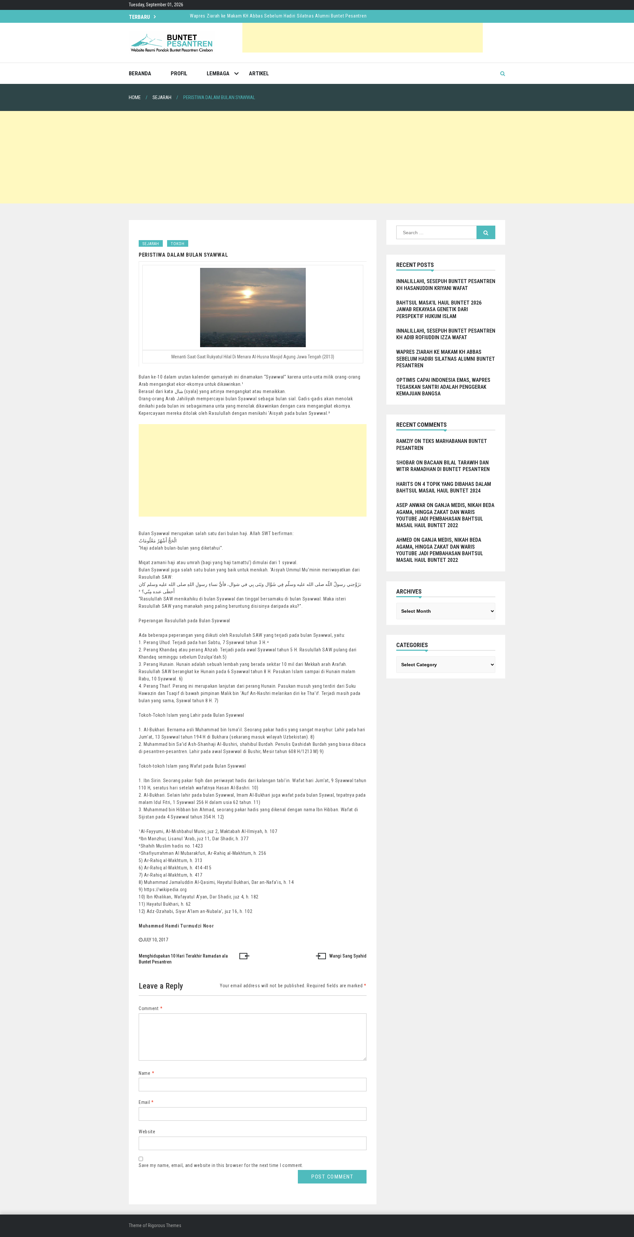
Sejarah (150, 243)
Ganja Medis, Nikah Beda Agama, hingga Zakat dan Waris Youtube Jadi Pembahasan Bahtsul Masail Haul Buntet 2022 (445, 515)
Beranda (140, 73)
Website (147, 1131)
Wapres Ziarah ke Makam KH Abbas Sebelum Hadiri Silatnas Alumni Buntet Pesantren (278, 15)
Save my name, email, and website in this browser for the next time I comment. (221, 1165)
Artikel (259, 73)
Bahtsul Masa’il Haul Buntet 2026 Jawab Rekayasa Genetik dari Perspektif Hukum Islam (438, 309)
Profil (179, 73)
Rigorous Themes (164, 1225)
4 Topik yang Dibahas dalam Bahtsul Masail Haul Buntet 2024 (443, 487)
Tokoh (178, 243)
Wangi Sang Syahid (348, 956)
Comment (150, 1008)
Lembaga (218, 73)
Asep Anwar (410, 505)
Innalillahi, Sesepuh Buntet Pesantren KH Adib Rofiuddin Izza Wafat (445, 334)
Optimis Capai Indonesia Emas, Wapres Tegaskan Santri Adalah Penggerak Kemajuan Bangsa (443, 387)
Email (146, 1102)
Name (146, 1073)
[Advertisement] (362, 38)
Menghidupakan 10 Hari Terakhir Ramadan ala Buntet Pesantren (183, 958)
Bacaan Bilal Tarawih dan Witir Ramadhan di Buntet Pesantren (443, 465)
